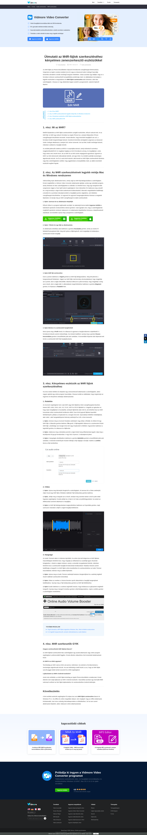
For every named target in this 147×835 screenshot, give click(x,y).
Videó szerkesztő (57, 822)
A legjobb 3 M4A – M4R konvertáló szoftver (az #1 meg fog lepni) (73, 748)
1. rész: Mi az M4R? (53, 111)
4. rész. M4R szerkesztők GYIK (56, 118)
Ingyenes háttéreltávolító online (75, 816)
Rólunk (92, 808)
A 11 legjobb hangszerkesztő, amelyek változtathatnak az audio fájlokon (66, 632)
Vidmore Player (57, 813)
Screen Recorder (57, 811)
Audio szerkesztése (41, 6)
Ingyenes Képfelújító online (74, 822)
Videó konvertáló (57, 808)
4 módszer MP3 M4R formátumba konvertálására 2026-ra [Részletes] (42, 748)
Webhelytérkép (94, 819)
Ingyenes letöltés (37, 39)
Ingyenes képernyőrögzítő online (76, 808)
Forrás (109, 2)
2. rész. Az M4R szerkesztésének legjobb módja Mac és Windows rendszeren (69, 113)
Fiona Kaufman (61, 64)
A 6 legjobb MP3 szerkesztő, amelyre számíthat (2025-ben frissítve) (105, 748)
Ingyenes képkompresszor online (76, 819)
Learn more (88, 833)
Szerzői (93, 813)
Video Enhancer (57, 819)
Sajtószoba (93, 816)
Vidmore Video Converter (51, 17)
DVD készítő (56, 816)
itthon (29, 6)
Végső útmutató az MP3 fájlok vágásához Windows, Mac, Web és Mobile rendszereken (71, 629)
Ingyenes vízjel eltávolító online (75, 813)
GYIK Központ (114, 811)
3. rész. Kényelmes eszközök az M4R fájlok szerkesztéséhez (64, 116)
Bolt (93, 2)
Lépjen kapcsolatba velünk (97, 811)
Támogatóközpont (115, 808)
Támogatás (116, 2)
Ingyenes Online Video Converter (76, 811)
